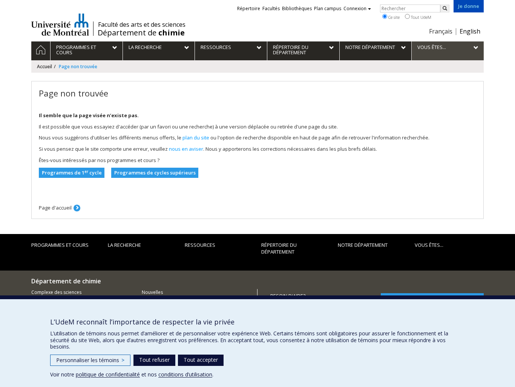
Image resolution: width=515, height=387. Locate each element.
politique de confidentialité (108, 374)
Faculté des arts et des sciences (141, 24)
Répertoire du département (279, 248)
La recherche (124, 245)
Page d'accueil (55, 207)
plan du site (195, 137)
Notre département (363, 245)
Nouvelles (152, 292)
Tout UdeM (420, 17)
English (470, 31)
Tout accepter (201, 359)
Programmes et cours (60, 245)
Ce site (393, 17)
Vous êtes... (429, 245)
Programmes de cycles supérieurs (155, 172)
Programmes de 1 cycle (72, 172)
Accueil (44, 66)
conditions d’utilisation (185, 374)
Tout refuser (154, 359)
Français (440, 31)
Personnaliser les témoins (90, 360)
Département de (141, 33)
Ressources (200, 245)
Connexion (354, 8)
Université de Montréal (60, 24)
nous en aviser (186, 148)
